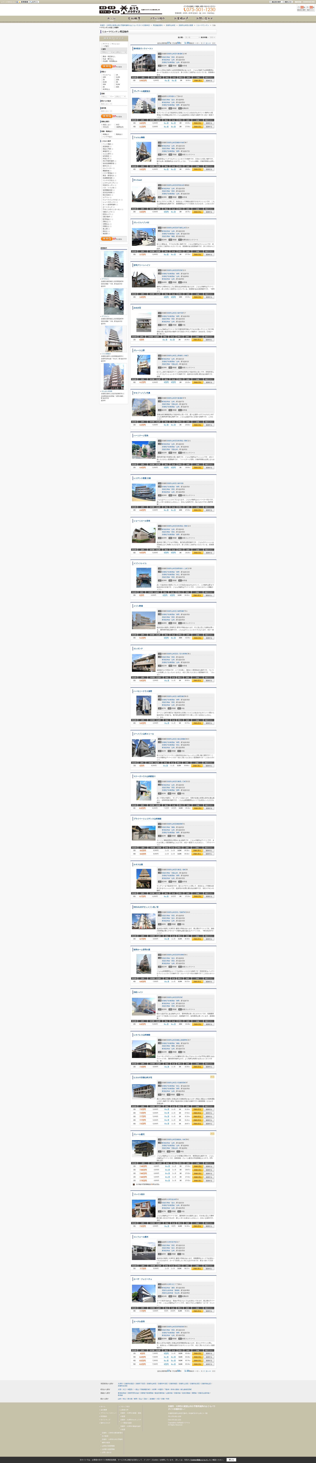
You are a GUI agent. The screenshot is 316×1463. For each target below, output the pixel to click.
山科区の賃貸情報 (108, 1446)
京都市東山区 (206, 1384)
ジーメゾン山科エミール (144, 734)
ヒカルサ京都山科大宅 (143, 1077)
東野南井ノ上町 (182, 568)
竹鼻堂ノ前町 (181, 870)
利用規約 (104, 1416)
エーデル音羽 (139, 1322)
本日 (117, 125)
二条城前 (151, 1399)
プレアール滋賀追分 (142, 91)
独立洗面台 (108, 195)
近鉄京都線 (186, 1393)
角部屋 (106, 234)
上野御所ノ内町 (182, 355)
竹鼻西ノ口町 (181, 781)
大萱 (119, 1389)
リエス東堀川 (106, 354)
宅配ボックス (109, 212)
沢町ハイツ (138, 992)
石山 (140, 1399)
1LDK (118, 77)
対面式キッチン (109, 185)
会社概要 (104, 1410)
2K (104, 80)
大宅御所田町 (181, 1083)
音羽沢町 (179, 270)
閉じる (231, 1460)
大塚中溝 (179, 313)
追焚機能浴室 (109, 190)
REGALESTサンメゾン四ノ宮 (146, 907)
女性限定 (107, 156)
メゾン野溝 (138, 606)
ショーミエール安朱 (142, 521)
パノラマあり (107, 137)
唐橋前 (177, 1290)
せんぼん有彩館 (107, 391)
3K (117, 82)
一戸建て (106, 46)
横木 (173, 96)
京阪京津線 (166, 57)
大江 (173, 1284)
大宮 (158, 1399)
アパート (106, 44)
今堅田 (160, 1389)
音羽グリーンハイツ (142, 265)
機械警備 (107, 171)
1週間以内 (119, 127)
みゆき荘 (137, 308)
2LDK (105, 82)
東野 (177, 105)
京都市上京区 (183, 1384)
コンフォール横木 (141, 1237)
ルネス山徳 (138, 864)
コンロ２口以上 (109, 180)
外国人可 (107, 159)
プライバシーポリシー (109, 1413)
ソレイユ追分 (139, 1194)
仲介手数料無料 (109, 161)
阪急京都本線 (159, 1393)
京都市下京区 (140, 1384)
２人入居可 (108, 154)
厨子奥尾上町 (181, 228)
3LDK (118, 84)
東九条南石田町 (186, 1389)
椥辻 (177, 574)
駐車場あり (108, 219)
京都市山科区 (171, 54)
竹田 (167, 1399)
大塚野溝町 (180, 611)
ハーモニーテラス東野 (143, 691)
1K (117, 75)
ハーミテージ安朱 (141, 436)
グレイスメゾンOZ (141, 223)
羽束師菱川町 (145, 1389)
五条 (145, 1399)
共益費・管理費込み (110, 61)
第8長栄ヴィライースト (143, 49)
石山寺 (177, 1293)
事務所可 (107, 151)
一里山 (136, 1389)
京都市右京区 (195, 1384)
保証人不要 (108, 149)
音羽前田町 (180, 1327)
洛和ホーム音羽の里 (142, 950)
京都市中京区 (163, 1384)
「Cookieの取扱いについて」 (199, 1460)
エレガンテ (138, 649)
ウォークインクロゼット (113, 200)
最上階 (106, 229)
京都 (162, 1399)
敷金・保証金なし (109, 56)
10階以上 (107, 224)
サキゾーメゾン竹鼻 (142, 393)
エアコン (107, 197)
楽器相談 (107, 146)
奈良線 (120, 1395)
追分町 (173, 1199)
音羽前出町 (180, 185)
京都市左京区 (123, 1386)
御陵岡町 (179, 824)
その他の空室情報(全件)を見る (146, 1184)
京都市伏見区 (129, 1384)
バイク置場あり (109, 173)
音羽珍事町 (180, 955)
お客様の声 (124, 1410)
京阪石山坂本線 (167, 1290)
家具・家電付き (109, 175)
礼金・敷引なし (108, 59)
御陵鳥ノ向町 (181, 1139)
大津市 (169, 96)
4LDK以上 (106, 89)
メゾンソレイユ (140, 563)
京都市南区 (173, 1384)
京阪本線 (177, 1393)
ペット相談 (108, 144)
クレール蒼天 (139, 1134)
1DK (104, 77)
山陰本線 (169, 1393)
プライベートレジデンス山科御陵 (147, 819)
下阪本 (166, 1389)
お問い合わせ (106, 1452)
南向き (106, 231)
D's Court (138, 180)
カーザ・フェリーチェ (143, 1279)
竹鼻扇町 (179, 54)
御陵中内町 (180, 142)
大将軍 (154, 1389)
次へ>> (208, 43)
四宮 (173, 57)
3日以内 (106, 127)
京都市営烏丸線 (133, 1393)
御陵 (173, 148)
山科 (173, 60)
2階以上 (107, 221)
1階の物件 (107, 217)
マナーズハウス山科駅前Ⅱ (145, 776)
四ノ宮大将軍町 (182, 654)
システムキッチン (110, 183)
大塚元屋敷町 (181, 739)
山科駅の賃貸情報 (108, 1449)
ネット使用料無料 (110, 204)
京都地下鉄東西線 (168, 62)
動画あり (119, 134)
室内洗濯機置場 (109, 163)
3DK (104, 84)
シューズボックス (110, 202)
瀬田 (173, 1288)
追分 (173, 100)
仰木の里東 (175, 1389)
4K (104, 87)
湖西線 (194, 1393)
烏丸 (124, 1399)
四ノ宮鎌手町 (181, 912)
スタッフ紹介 (125, 1406)
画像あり (106, 134)
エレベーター (109, 168)
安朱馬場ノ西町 (182, 441)
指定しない (107, 125)
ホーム (103, 1406)
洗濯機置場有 (109, 178)
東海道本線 (166, 60)
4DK (117, 87)
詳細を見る (198, 80)
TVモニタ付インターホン (113, 209)
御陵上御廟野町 (182, 1040)
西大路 (130, 1399)
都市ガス (107, 166)
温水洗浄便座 (109, 192)
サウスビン (105, 279)
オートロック (109, 207)
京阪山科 (174, 364)
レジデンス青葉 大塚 (142, 478)
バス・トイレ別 (109, 188)
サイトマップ (105, 1420)
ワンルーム (107, 75)
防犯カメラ (108, 214)
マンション (116, 44)
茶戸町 (173, 1242)
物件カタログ (105, 1423)
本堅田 (130, 1389)
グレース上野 (139, 350)
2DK (117, 80)
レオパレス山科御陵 (142, 1035)
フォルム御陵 (139, 137)
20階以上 (107, 226)
